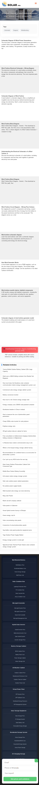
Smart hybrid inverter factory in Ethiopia (14, 510)
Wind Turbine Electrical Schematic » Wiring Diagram (18, 68)
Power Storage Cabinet (20, 658)
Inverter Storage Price (20, 639)
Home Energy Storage (20, 571)
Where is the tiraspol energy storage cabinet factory (18, 448)
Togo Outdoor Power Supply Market (13, 535)
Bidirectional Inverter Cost (20, 633)
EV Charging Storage (18, 754)
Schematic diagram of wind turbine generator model (18, 318)
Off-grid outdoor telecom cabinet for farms (15, 431)
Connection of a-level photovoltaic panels (14, 525)
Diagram (15, 30)
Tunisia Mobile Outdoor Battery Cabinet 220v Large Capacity (17, 370)
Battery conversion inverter (10, 395)
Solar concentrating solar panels (12, 520)
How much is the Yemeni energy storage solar (16, 399)
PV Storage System (20, 719)
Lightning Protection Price (20, 586)
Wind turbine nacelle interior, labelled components (17, 290)
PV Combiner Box (20, 590)
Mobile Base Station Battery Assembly (14, 471)
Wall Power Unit (20, 575)
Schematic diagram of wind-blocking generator (22, 16)
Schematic (7, 30)
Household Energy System (20, 744)
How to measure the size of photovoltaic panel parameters (16, 415)
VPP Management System (20, 704)
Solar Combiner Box (18, 581)
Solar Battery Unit (20, 722)
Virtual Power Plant (19, 689)
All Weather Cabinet (18, 667)
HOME (6, 16)
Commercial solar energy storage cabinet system (17, 390)
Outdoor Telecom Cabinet (20, 679)
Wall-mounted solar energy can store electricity (16, 491)
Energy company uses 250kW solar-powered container (18, 404)
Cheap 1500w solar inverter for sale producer (15, 421)
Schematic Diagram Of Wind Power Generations (16, 40)
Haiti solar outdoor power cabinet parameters (15, 481)
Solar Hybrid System (20, 636)
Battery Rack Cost (20, 654)
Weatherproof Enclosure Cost (20, 676)
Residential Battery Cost (20, 568)
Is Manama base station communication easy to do (17, 443)
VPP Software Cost (20, 697)
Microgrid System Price (20, 608)
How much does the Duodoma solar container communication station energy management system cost (19, 384)
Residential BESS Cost (20, 740)
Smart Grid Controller (20, 615)
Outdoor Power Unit (20, 683)
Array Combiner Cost (20, 596)
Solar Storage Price (20, 715)
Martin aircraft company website (12, 500)
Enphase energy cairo (9, 426)
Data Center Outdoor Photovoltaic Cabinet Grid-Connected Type (16, 465)
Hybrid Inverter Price (20, 629)
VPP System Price (20, 694)
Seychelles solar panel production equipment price (17, 530)
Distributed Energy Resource (20, 701)
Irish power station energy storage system (15, 476)
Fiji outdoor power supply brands (12, 486)
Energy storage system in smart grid (13, 540)
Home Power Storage (20, 747)
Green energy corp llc (9, 515)
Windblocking (25, 30)
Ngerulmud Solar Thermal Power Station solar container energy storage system (19, 546)
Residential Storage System (18, 732)
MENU (35, 3)
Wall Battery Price (20, 565)
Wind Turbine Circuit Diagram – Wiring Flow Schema (18, 207)
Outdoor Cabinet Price (20, 672)
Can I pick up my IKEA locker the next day (15, 459)
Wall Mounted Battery (18, 560)
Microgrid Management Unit (20, 618)
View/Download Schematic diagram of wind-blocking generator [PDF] (20, 350)
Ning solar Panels (8, 495)
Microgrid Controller (18, 603)
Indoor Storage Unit (20, 661)
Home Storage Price (20, 737)
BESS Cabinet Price (20, 651)
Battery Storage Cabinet (18, 646)
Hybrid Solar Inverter (18, 624)
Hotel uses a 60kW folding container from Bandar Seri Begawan (18, 377)
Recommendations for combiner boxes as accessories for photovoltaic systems (19, 453)
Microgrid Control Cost (20, 611)
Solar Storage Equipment (18, 710)
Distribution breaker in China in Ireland (14, 409)
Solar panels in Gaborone (10, 505)
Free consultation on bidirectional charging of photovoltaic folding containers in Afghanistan (19, 437)
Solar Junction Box (20, 593)
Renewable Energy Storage (20, 726)
